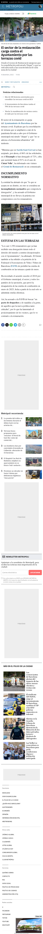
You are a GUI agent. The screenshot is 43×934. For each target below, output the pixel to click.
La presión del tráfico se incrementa (19, 2)
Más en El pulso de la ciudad (18, 666)
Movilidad (6, 793)
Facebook (6, 911)
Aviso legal (6, 883)
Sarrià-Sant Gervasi (26, 149)
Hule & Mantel (7, 856)
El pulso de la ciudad (10, 800)
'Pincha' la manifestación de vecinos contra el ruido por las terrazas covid (21, 112)
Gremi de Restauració (13, 166)
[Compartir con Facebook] (3, 325)
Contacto (6, 876)
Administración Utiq (10, 894)
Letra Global (7, 845)
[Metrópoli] (21, 6)
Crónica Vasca (7, 838)
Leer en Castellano (7, 10)
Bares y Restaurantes (12, 82)
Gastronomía (7, 807)
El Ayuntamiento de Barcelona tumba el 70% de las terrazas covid (20, 105)
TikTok (4, 918)
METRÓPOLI (6, 87)
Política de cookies (9, 891)
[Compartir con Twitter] (7, 325)
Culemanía (6, 842)
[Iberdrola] (32, 13)
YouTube (5, 921)
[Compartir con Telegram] (15, 325)
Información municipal (11, 818)
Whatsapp (6, 925)
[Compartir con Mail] (19, 325)
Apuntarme (35, 572)
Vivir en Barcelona (9, 796)
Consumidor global (9, 852)
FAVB (14, 265)
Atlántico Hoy (7, 849)
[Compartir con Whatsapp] (11, 325)
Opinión (5, 814)
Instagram (6, 914)
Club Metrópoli (8, 860)
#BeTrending (7, 821)
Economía (6, 811)
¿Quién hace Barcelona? (11, 804)
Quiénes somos (8, 873)
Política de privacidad (10, 887)
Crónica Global (8, 835)
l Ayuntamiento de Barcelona (17, 123)
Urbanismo (25, 82)
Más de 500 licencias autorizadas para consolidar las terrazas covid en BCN (19, 98)
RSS (3, 880)
